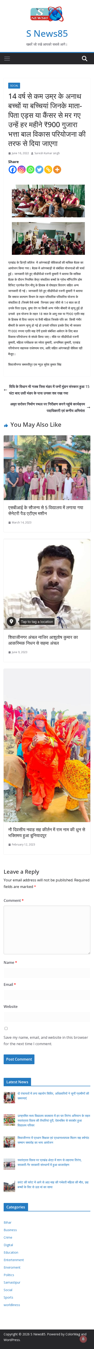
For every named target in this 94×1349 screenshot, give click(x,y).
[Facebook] (13, 170)
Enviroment (12, 1267)
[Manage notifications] (83, 1339)
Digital (8, 1245)
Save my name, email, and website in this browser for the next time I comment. (46, 1040)
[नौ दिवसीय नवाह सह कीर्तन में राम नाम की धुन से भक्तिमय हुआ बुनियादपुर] (47, 672)
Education (11, 1252)
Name (10, 962)
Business (10, 1230)
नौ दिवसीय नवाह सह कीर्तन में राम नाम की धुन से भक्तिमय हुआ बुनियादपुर (46, 832)
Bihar (7, 1222)
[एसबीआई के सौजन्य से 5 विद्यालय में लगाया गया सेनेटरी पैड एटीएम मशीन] (47, 438)
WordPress (12, 1340)
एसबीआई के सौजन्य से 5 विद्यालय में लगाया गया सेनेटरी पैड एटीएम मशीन (45, 510)
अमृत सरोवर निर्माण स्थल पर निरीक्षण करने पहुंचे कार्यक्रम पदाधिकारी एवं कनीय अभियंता (47, 407)
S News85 (47, 33)
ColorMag (72, 1334)
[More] (57, 170)
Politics (9, 1275)
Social (14, 85)
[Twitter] (39, 170)
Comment (14, 900)
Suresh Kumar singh (47, 153)
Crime (8, 1237)
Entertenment (14, 1260)
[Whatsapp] (30, 170)
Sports (8, 1297)
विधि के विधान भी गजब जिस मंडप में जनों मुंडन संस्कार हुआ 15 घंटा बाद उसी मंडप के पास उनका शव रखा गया (49, 390)
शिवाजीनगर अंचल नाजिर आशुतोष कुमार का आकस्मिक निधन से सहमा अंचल (43, 640)
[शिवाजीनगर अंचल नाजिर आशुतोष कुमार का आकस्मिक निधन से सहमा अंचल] (47, 542)
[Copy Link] (48, 170)
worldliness (12, 1305)
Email (10, 984)
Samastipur (12, 1282)
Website (11, 1006)
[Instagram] (22, 170)
